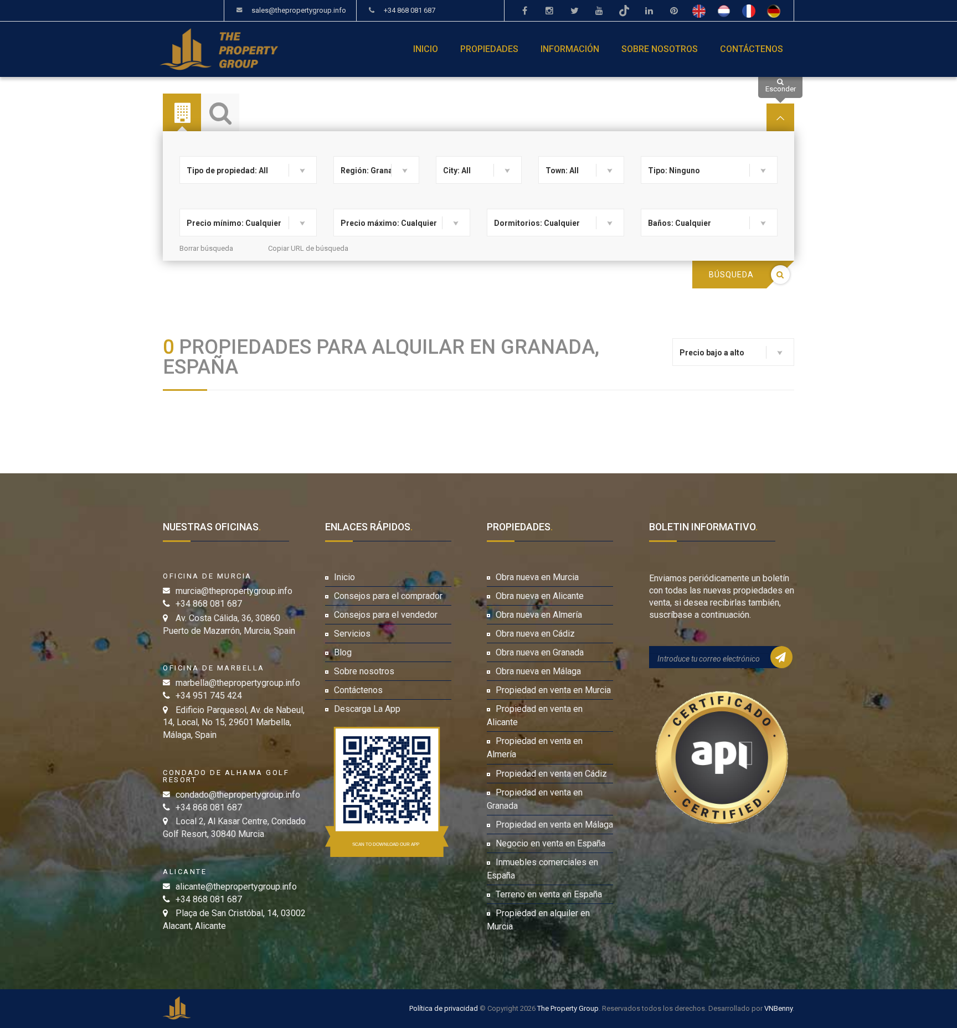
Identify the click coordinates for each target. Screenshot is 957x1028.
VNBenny (778, 1008)
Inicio (425, 49)
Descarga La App (367, 709)
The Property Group (568, 1008)
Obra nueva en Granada (540, 652)
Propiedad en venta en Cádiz (551, 773)
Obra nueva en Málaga (538, 671)
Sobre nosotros (659, 49)
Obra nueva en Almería (539, 614)
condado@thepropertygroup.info (238, 794)
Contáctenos (751, 49)
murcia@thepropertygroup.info (234, 591)
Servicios (352, 633)
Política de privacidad (443, 1008)
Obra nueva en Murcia (537, 577)
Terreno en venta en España (549, 894)
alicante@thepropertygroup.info (236, 886)
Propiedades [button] (489, 49)
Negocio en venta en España (550, 843)
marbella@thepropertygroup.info (238, 683)
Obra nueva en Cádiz (535, 633)
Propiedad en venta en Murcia (553, 690)
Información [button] (570, 49)
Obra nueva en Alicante (540, 596)
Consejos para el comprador (388, 596)
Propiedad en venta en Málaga (554, 824)
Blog (343, 652)
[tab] (182, 113)
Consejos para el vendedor (386, 614)
